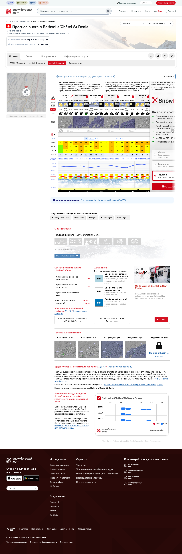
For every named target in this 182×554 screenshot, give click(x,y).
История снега (48, 56)
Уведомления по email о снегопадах (94, 469)
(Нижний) (56, 63)
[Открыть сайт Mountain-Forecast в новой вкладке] (22, 3)
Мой (158, 11)
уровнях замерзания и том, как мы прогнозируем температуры (133, 384)
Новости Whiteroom (60, 477)
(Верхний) (17, 63)
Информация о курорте (76, 56)
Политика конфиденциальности (43, 542)
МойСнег (54, 486)
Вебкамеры (106, 217)
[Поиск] (108, 11)
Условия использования (16, 542)
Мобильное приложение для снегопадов (97, 473)
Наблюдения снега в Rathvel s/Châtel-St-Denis (72, 320)
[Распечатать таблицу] (172, 56)
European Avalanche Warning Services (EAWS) (103, 200)
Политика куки (66, 542)
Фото (147, 11)
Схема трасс (122, 217)
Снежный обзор (58, 473)
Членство (81, 464)
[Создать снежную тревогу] (158, 56)
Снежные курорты (59, 464)
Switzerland (23, 22)
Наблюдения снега (61, 217)
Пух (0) (68, 311)
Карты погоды (75, 63)
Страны (9, 22)
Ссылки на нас (67, 528)
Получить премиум (166, 3)
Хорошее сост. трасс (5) (119, 366)
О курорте (79, 217)
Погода (122, 11)
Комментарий (85, 528)
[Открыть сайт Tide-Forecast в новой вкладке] (33, 3)
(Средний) (37, 63)
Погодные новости (86, 482)
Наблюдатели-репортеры (89, 477)
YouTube (54, 514)
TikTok (53, 510)
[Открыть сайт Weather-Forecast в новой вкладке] (43, 3)
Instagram (54, 506)
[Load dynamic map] (26, 92)
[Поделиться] (165, 56)
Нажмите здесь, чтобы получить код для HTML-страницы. (71, 426)
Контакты (51, 528)
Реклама (23, 528)
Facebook (54, 502)
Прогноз (13, 56)
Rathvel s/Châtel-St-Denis (44, 22)
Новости (135, 11)
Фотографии (56, 482)
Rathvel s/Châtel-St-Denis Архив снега (112, 320)
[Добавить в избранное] (151, 56)
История (92, 217)
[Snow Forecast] (18, 11)
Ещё (53, 124)
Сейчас (29, 56)
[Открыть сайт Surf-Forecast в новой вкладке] (10, 3)
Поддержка (37, 528)
